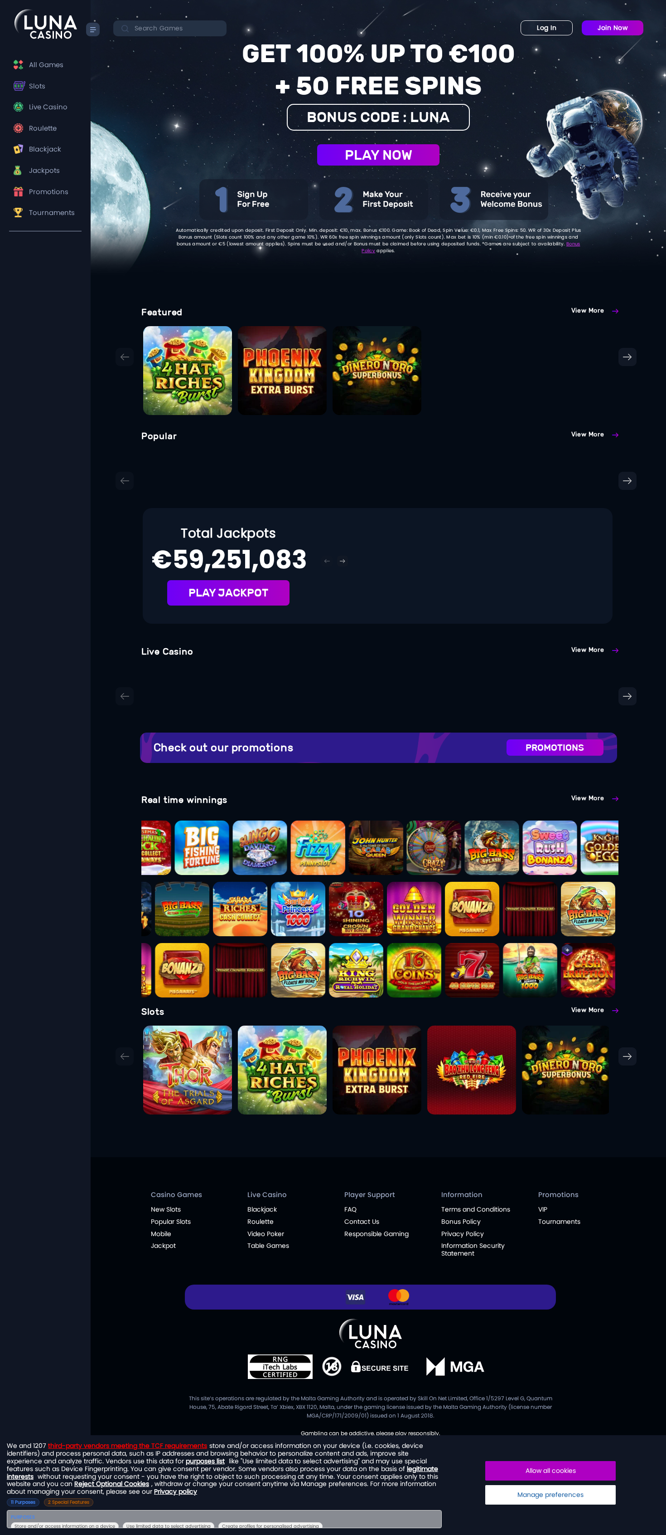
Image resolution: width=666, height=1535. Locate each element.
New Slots (166, 1209)
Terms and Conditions (475, 1209)
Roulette (43, 128)
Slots (37, 86)
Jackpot (163, 1245)
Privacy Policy (462, 1233)
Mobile (161, 1233)
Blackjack (45, 149)
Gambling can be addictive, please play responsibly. (370, 1433)
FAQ (350, 1209)
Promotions (48, 191)
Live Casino (48, 107)
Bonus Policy (461, 1221)
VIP (542, 1209)
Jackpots (44, 170)
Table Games (268, 1245)
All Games (46, 64)
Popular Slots (171, 1221)
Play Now (378, 155)
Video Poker (265, 1233)
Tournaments (52, 212)
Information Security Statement (473, 1249)
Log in (546, 27)
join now (612, 27)
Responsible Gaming (376, 1233)
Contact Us (361, 1221)
